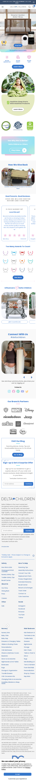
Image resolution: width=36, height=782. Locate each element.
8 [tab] (18, 242)
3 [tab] (12, 242)
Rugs (3, 668)
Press (3, 594)
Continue (29, 484)
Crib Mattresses (7, 650)
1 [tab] (10, 242)
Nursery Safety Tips (8, 574)
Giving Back (5, 591)
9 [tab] (19, 242)
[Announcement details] (33, 556)
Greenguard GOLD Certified (8, 571)
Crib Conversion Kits (8, 676)
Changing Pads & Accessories (11, 679)
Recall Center (6, 580)
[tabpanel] (14, 223)
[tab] (10, 48)
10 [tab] (20, 242)
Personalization (7, 647)
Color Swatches (23, 596)
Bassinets (5, 656)
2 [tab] (11, 242)
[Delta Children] (18, 499)
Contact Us (22, 594)
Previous (4, 625)
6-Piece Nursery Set (14, 209)
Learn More (18, 67)
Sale (3, 606)
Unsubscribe (5, 546)
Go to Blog (18, 455)
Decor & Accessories (8, 659)
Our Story (5, 588)
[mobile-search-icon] (29, 7)
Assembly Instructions (25, 570)
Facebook (21, 609)
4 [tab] (13, 242)
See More (18, 277)
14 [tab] (25, 242)
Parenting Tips (23, 567)
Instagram (21, 606)
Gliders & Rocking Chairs (10, 644)
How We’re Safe (7, 567)
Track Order (22, 591)
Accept (17, 774)
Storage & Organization (9, 670)
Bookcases (5, 665)
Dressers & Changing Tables (11, 641)
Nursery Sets (6, 633)
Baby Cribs (5, 635)
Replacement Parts (24, 576)
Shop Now (18, 45)
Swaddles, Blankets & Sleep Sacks (10, 682)
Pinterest (21, 612)
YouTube (21, 615)
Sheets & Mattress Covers (10, 653)
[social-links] (9, 392)
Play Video (16, 150)
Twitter (20, 618)
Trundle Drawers (7, 673)
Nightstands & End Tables (10, 662)
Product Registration (25, 579)
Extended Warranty (24, 582)
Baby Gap (5, 638)
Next (8, 625)
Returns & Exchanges (25, 588)
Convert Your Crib (24, 573)
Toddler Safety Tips (8, 577)
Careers (4, 598)
